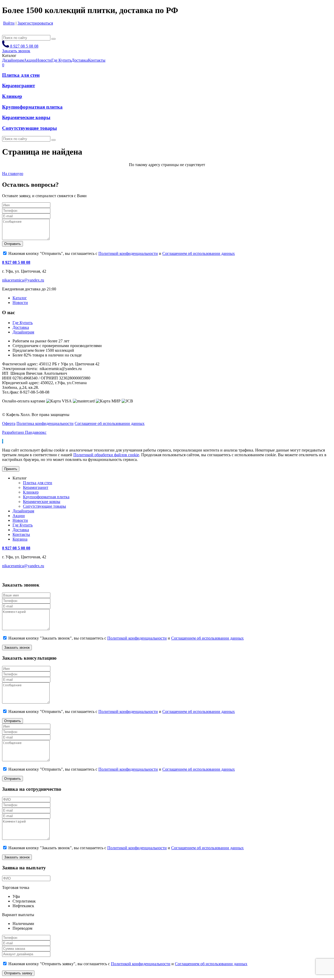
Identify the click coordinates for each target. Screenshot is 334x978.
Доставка (21, 327)
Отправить (12, 244)
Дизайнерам (23, 332)
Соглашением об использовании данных (198, 253)
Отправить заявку (18, 973)
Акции (19, 515)
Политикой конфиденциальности (128, 253)
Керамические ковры (26, 117)
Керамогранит (18, 85)
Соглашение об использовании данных (110, 423)
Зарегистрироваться (35, 23)
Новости (20, 302)
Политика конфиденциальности (45, 423)
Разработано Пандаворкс (24, 432)
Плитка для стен (21, 75)
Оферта (8, 423)
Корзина (20, 539)
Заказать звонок (16, 51)
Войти (9, 23)
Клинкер (12, 96)
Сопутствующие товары (29, 128)
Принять (10, 469)
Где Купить (23, 322)
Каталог (20, 298)
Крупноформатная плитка (32, 107)
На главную (12, 173)
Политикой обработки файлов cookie (106, 455)
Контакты (21, 534)
